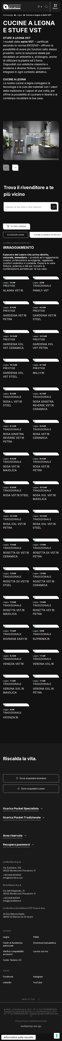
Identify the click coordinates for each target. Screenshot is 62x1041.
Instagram (38, 976)
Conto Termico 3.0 (12, 960)
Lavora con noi (40, 951)
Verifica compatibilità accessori (13, 952)
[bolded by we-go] (31, 1026)
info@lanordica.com (13, 877)
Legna (6, 937)
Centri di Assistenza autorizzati (12, 944)
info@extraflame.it (12, 900)
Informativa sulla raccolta (18, 1037)
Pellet (36, 937)
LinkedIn (7, 982)
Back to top (28, 999)
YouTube (37, 982)
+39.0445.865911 (11, 898)
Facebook (8, 976)
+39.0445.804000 (12, 875)
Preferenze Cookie (38, 1021)
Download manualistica (44, 943)
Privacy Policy (21, 1021)
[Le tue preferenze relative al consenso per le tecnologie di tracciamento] (57, 1036)
